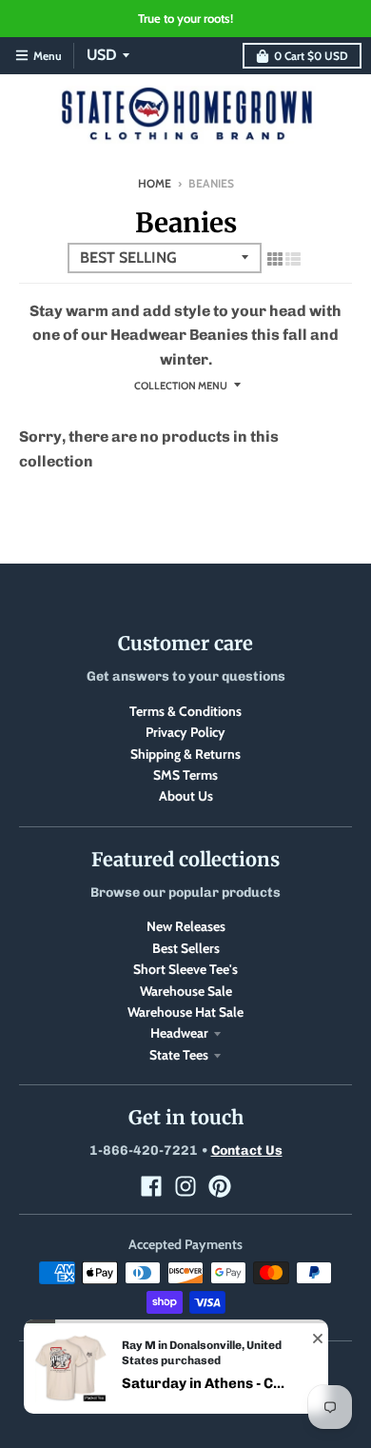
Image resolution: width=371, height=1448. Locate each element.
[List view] (293, 259)
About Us (186, 795)
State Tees (178, 1054)
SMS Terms (185, 775)
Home (154, 183)
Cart (311, 56)
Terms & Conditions (185, 711)
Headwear (179, 1032)
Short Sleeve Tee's (185, 969)
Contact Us (247, 1150)
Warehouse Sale (186, 991)
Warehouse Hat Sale (185, 1012)
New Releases (185, 926)
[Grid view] (275, 259)
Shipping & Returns (185, 754)
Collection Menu (180, 385)
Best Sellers (186, 948)
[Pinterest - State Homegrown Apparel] (219, 1186)
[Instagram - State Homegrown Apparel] (185, 1186)
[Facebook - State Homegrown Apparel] (151, 1186)
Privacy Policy (185, 732)
